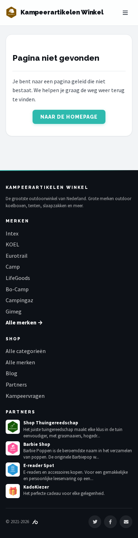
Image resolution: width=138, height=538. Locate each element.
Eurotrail (17, 255)
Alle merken (20, 362)
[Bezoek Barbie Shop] (13, 448)
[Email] (126, 521)
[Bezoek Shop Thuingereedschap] (13, 427)
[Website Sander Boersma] (35, 522)
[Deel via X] (94, 521)
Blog (11, 373)
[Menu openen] (125, 13)
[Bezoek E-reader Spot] (13, 469)
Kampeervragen (25, 395)
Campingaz (19, 300)
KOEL (12, 244)
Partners (16, 384)
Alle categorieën (26, 350)
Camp (13, 266)
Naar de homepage (69, 117)
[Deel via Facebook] (110, 521)
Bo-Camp (17, 289)
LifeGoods (18, 277)
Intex (12, 233)
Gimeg (14, 311)
